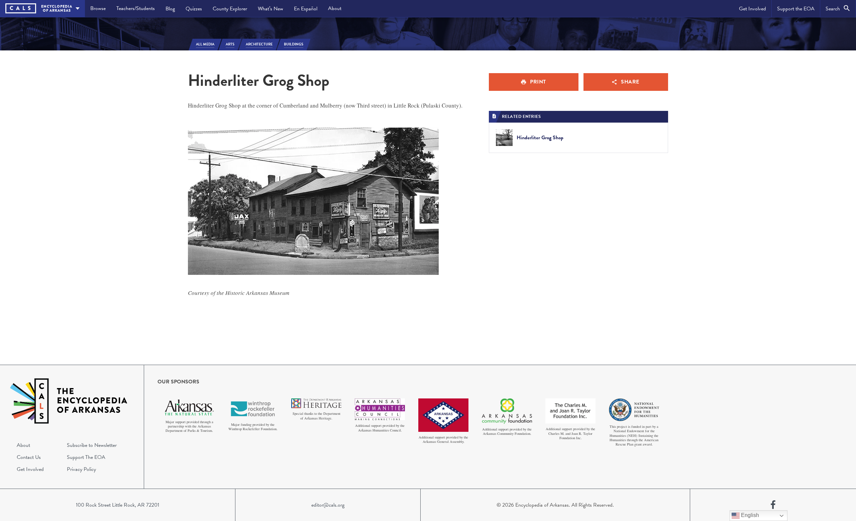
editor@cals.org (327, 505)
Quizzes (194, 9)
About (334, 8)
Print (538, 82)
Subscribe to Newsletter (92, 445)
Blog (170, 9)
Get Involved (752, 9)
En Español (305, 9)
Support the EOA (796, 9)
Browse (98, 8)
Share (630, 82)
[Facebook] (773, 505)
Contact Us (29, 457)
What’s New (270, 9)
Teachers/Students (135, 8)
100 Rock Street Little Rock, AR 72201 (117, 505)
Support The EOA (86, 457)
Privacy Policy (81, 469)
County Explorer (230, 9)
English (749, 515)
